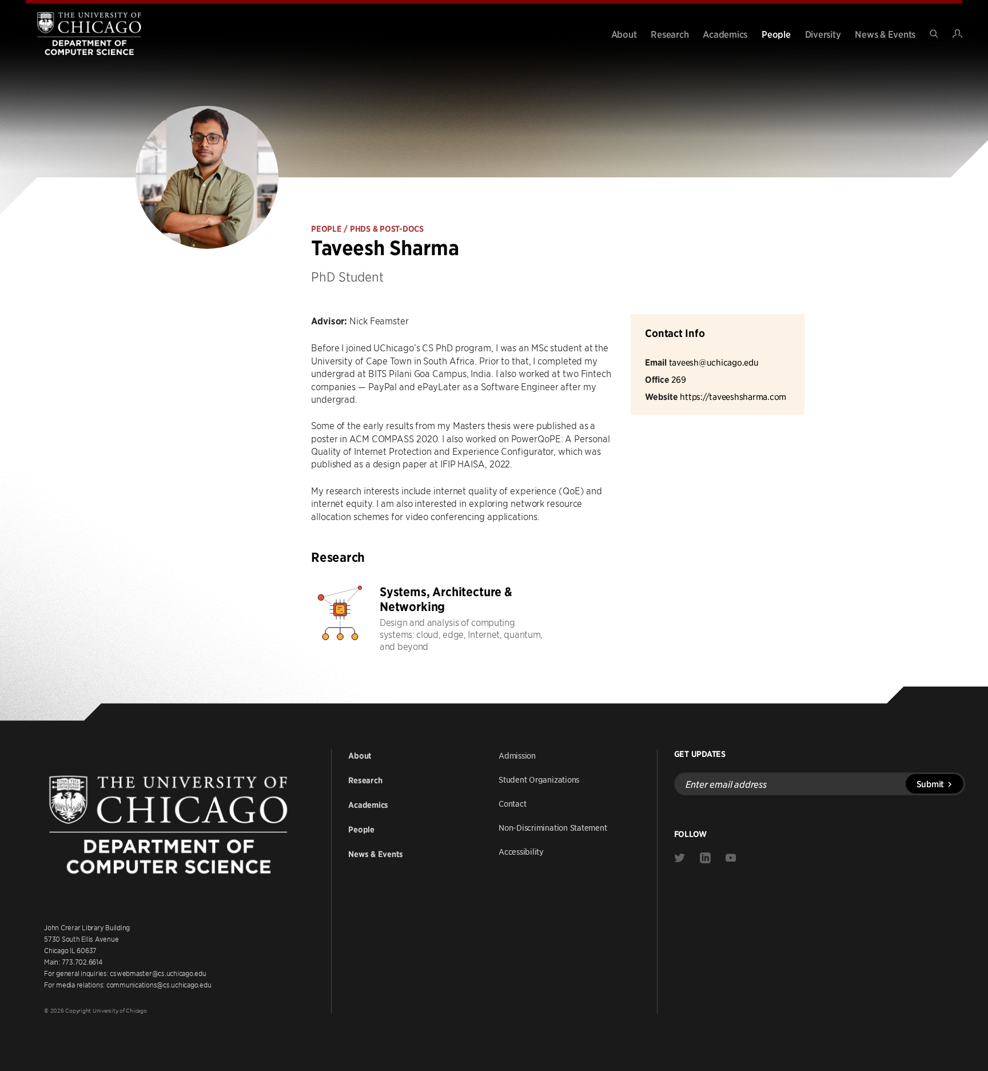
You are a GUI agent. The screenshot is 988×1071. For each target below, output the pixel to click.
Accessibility (521, 851)
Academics (725, 34)
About (624, 34)
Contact (512, 803)
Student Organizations (539, 779)
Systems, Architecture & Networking (446, 599)
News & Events (885, 34)
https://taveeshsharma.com (733, 396)
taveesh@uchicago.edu (714, 362)
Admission (517, 755)
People (776, 34)
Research (669, 34)
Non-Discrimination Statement (553, 827)
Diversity (823, 34)
